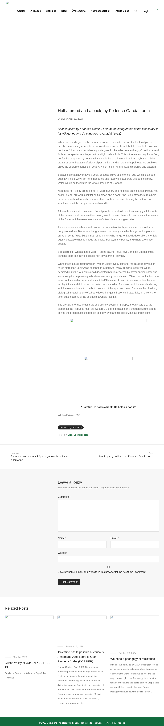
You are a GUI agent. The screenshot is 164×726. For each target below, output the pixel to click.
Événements (79, 10)
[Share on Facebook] (149, 427)
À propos (35, 10)
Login (146, 11)
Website (62, 552)
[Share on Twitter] (153, 427)
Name (62, 538)
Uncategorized (81, 434)
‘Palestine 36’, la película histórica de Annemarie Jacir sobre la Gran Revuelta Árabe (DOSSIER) (81, 657)
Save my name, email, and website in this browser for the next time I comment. (102, 572)
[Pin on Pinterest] (158, 427)
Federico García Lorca (71, 427)
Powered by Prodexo (114, 723)
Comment (64, 496)
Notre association (100, 10)
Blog (64, 10)
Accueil (21, 10)
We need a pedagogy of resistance (132, 658)
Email (115, 538)
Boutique (51, 10)
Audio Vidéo (122, 10)
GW (63, 119)
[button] (136, 11)
